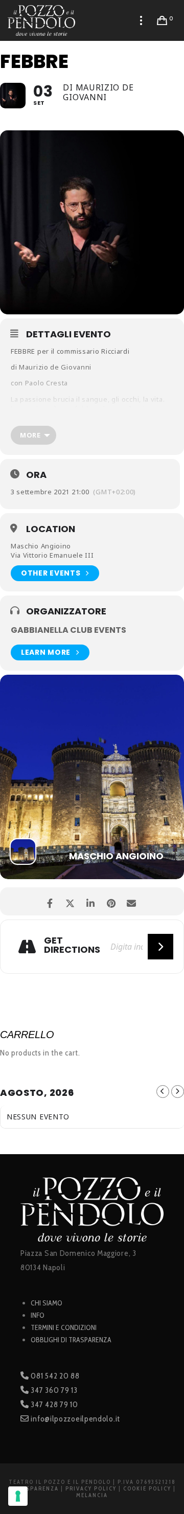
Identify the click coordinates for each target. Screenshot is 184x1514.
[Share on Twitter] (70, 901)
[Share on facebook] (50, 901)
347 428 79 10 (53, 1404)
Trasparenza (36, 1488)
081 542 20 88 (54, 1376)
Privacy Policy (91, 1488)
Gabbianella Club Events (68, 630)
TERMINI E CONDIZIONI (64, 1327)
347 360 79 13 (53, 1390)
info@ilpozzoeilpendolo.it (74, 1419)
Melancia (92, 1495)
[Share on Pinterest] (111, 901)
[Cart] (162, 20)
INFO (37, 1315)
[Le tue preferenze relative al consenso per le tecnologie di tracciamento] (18, 1496)
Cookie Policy (147, 1488)
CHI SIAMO (46, 1302)
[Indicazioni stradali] (160, 946)
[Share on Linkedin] (91, 901)
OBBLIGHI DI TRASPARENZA (71, 1339)
